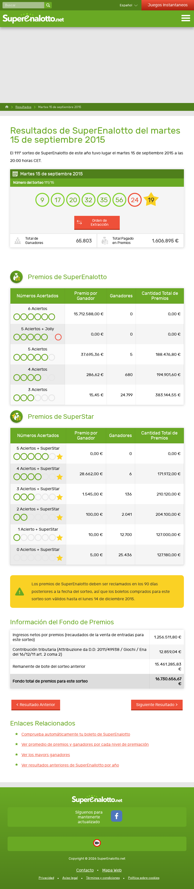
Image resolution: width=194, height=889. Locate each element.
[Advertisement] (97, 65)
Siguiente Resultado (155, 704)
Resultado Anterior (37, 704)
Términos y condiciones (103, 878)
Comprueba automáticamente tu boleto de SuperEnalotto (75, 734)
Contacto (85, 870)
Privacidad (46, 878)
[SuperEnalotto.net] (37, 18)
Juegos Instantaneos (168, 5)
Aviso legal (70, 878)
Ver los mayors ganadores (45, 754)
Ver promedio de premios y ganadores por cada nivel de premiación (85, 744)
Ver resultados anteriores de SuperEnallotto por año (70, 765)
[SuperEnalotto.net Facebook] (116, 820)
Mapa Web (112, 870)
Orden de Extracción (100, 222)
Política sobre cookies (143, 878)
